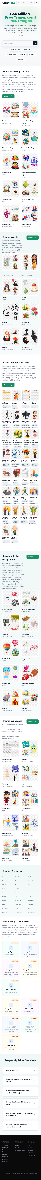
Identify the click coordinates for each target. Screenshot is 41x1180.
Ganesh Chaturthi (8, 224)
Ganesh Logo (25, 425)
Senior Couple (15, 485)
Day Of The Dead (16, 428)
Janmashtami (7, 199)
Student (31, 54)
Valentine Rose (7, 444)
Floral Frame (18, 881)
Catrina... (16, 425)
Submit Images (20, 1150)
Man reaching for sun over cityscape (6, 499)
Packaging (25, 634)
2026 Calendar (7, 759)
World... (5, 425)
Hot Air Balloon (7, 659)
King (3, 904)
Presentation (6, 833)
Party (23, 784)
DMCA (30, 1148)
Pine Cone (20, 59)
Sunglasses (18, 912)
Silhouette (25, 347)
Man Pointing (16, 504)
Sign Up (17, 1148)
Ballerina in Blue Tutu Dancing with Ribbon (15, 463)
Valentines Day (32, 912)
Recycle (4, 893)
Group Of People (32, 504)
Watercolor (25, 322)
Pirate (16, 908)
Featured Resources (5, 1156)
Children (30, 877)
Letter (4, 889)
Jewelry (17, 885)
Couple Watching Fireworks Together (15, 404)
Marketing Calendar (5, 1160)
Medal (17, 889)
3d (3, 273)
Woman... (34, 427)
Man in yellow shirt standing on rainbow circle (34, 481)
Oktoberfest (6, 172)
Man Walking (6, 427)
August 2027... (5, 406)
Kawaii (23, 298)
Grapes (4, 900)
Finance (4, 881)
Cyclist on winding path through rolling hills (17, 443)
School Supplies (11, 54)
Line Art (5, 322)
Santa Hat (17, 893)
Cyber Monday (7, 609)
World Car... (17, 444)
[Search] (31, 3)
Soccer (4, 912)
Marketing (24, 833)
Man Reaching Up (7, 504)
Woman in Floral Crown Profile (25, 462)
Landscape (18, 904)
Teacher (5, 634)
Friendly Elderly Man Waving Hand (15, 520)
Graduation (6, 809)
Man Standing (33, 485)
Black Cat (27, 49)
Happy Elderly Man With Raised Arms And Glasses (33, 520)
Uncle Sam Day (26, 224)
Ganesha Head (26, 427)
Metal (29, 889)
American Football (27, 683)
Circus (4, 708)
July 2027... (24, 483)
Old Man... (32, 521)
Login (17, 1145)
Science (22, 54)
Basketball (5, 877)
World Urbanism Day (28, 609)
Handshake (31, 900)
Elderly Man (32, 523)
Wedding (5, 784)
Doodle (4, 347)
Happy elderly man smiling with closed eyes (14, 539)
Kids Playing (31, 885)
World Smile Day (7, 148)
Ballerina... (15, 466)
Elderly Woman (5, 485)
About (30, 1145)
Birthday (24, 759)
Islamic (4, 885)
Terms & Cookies (30, 1151)
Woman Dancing (26, 447)
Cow (16, 896)
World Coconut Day (27, 199)
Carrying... (24, 501)
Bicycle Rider (17, 446)
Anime (4, 298)
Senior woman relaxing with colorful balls (6, 480)
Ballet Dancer (15, 464)
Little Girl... (33, 445)
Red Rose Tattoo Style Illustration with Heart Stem (7, 443)
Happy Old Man (15, 541)
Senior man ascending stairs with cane (23, 520)
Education (5, 858)
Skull (29, 893)
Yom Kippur (6, 121)
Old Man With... (23, 521)
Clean (8, 3)
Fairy (29, 896)
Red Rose (5, 446)
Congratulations (27, 659)
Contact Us (31, 1155)
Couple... (14, 408)
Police (29, 908)
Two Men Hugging (5, 524)
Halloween (18, 900)
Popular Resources (5, 1151)
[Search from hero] (35, 43)
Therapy (24, 708)
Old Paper (5, 908)
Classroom (25, 858)
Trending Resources (5, 1146)
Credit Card (6, 683)
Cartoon (24, 273)
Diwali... (14, 406)
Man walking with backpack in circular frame (7, 423)
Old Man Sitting (5, 541)
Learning (30, 904)
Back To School (15, 49)
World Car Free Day (27, 148)
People (31, 501)
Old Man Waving (15, 521)
